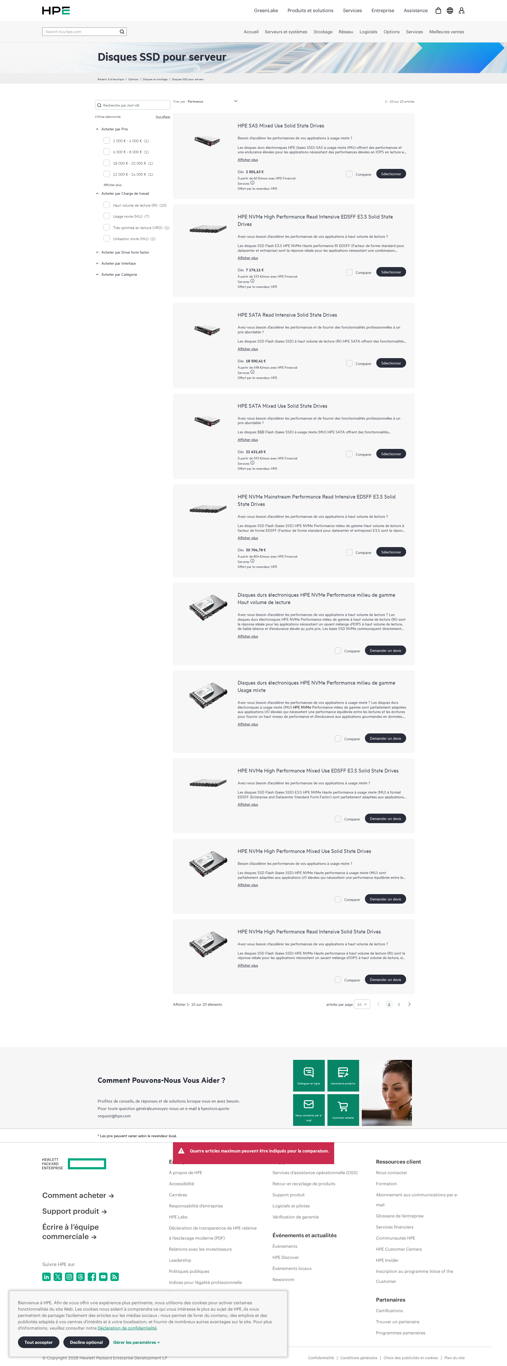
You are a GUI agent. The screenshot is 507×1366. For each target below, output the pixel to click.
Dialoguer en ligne (309, 1083)
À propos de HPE (185, 1172)
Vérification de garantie (296, 1217)
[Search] (122, 31)
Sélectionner (391, 173)
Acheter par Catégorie (119, 274)
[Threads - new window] (80, 1277)
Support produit (70, 1211)
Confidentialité (321, 1357)
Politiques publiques (189, 1271)
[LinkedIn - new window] (46, 1277)
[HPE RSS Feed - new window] (114, 1277)
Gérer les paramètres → (136, 1342)
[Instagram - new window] (69, 1277)
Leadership (180, 1260)
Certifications (389, 1310)
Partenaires (390, 1299)
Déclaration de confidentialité (127, 1328)
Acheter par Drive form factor (125, 251)
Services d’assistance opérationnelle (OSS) (315, 1172)
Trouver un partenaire (397, 1321)
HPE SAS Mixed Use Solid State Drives (281, 125)
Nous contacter (391, 1172)
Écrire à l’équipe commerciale (70, 1231)
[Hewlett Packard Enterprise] (56, 10)
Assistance (416, 10)
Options (133, 79)
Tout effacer (163, 116)
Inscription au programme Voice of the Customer (414, 1276)
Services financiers (395, 1227)
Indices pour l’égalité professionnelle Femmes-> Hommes (205, 1287)
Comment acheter (343, 1117)
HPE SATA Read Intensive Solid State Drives (287, 314)
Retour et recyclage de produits (304, 1183)
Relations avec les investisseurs (200, 1249)
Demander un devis (385, 650)
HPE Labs (178, 1217)
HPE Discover (286, 1257)
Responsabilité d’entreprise (196, 1205)
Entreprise (383, 10)
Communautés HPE (395, 1238)
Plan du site (454, 1357)
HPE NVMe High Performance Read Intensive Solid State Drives (309, 931)
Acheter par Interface (118, 262)
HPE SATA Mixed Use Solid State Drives (282, 405)
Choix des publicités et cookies (411, 1357)
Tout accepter (39, 1342)
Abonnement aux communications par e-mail (417, 1199)
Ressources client (398, 1161)
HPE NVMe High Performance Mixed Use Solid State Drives (304, 850)
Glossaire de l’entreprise (400, 1215)
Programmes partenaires (400, 1332)
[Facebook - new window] (92, 1277)
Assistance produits (343, 1083)
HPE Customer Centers (399, 1249)
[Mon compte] (461, 10)
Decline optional (86, 1342)
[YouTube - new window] (103, 1277)
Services (352, 10)
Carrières (178, 1194)
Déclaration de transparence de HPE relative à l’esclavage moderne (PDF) (213, 1233)
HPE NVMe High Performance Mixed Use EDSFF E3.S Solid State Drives (318, 770)
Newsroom (283, 1279)
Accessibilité (181, 1183)
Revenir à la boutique (111, 79)
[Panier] (438, 10)
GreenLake (266, 10)
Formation (386, 1183)
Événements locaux (292, 1268)
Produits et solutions (311, 10)
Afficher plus (113, 184)
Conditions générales (358, 1357)
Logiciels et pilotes (291, 1205)
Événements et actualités (305, 1235)
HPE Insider (387, 1260)
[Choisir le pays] (450, 10)
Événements (285, 1246)
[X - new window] (58, 1277)
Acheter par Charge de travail (125, 193)
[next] (410, 1004)
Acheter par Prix (114, 128)
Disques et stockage (155, 79)
